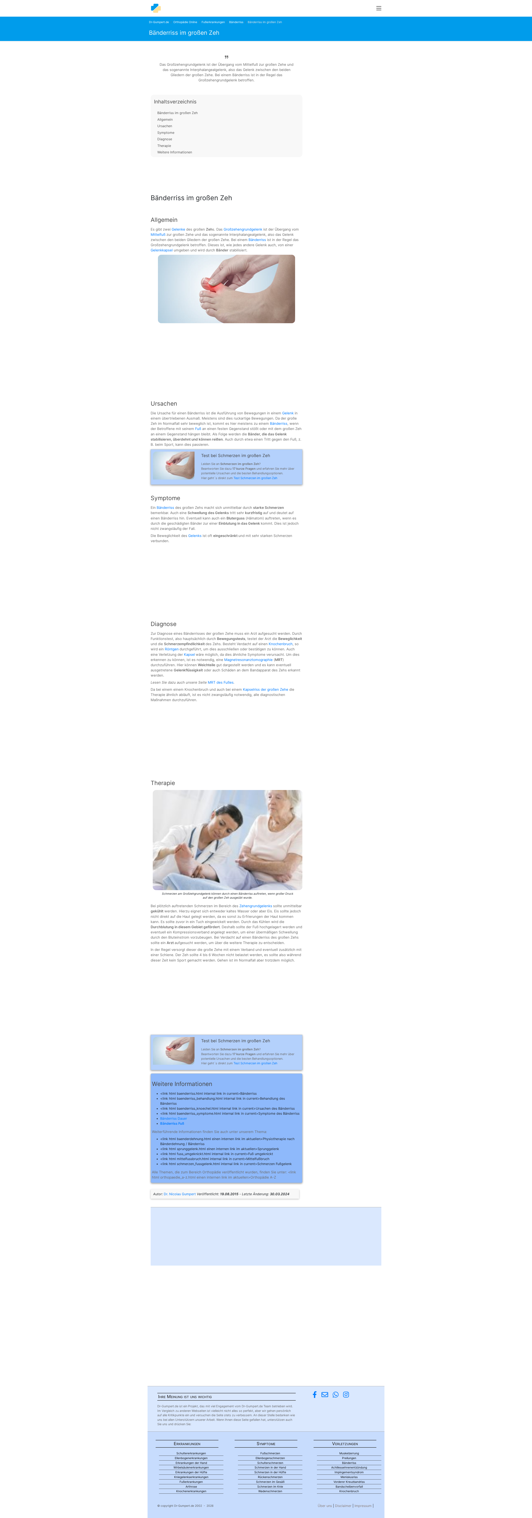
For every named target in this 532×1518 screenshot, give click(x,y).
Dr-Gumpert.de (159, 22)
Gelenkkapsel (162, 250)
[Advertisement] (226, 174)
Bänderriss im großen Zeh (177, 113)
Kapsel (189, 654)
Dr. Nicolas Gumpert (180, 1194)
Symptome (165, 132)
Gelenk (288, 413)
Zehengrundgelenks (255, 906)
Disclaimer (343, 1506)
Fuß (198, 429)
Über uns (325, 1506)
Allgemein (165, 119)
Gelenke (178, 229)
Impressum (363, 1506)
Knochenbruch (281, 644)
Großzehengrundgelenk (243, 229)
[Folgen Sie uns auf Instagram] (346, 1395)
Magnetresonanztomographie (248, 660)
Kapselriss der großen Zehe (265, 689)
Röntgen (172, 649)
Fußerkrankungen (213, 22)
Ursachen (164, 126)
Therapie (164, 146)
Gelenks (195, 536)
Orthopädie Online (185, 22)
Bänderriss (236, 22)
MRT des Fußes (221, 682)
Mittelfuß (158, 234)
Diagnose (164, 139)
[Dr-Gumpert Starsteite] (156, 8)
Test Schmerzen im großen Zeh (255, 478)
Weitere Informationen (174, 152)
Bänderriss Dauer (173, 1118)
